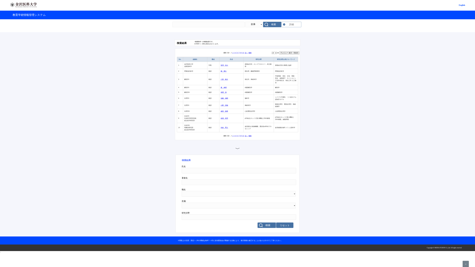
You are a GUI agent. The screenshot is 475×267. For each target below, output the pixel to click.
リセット (285, 225)
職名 (213, 59)
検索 (273, 24)
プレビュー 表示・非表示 (289, 53)
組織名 (195, 59)
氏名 (231, 59)
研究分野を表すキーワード (286, 59)
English (462, 5)
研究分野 (259, 59)
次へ (246, 53)
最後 (250, 53)
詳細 (291, 24)
